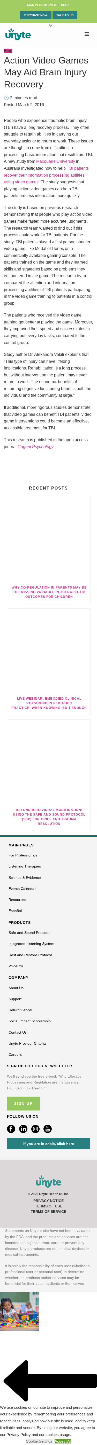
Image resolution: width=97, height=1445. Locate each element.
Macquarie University (55, 161)
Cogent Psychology (36, 447)
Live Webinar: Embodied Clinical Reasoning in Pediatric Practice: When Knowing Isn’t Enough (49, 703)
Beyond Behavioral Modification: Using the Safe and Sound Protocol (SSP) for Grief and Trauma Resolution (49, 817)
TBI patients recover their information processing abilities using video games (46, 175)
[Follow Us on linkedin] (23, 1129)
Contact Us (18, 1032)
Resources (17, 900)
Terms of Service (48, 1211)
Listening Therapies (25, 866)
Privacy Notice (48, 1201)
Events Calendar (22, 889)
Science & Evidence (25, 877)
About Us (16, 988)
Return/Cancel (20, 1010)
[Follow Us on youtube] (47, 1129)
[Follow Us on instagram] (35, 1129)
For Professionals (23, 855)
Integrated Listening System (31, 944)
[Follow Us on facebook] (11, 1129)
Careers (15, 1054)
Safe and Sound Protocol (29, 933)
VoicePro (16, 966)
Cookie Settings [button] (39, 1441)
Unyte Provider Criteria (27, 1043)
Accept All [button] (63, 1441)
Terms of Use (48, 1206)
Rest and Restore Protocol (30, 955)
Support (15, 999)
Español (15, 911)
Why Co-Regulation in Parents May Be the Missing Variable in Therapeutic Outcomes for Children (49, 592)
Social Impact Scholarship (30, 1021)
